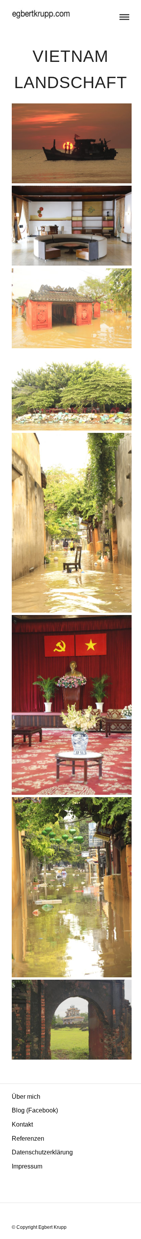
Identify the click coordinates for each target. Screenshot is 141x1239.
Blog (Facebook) (35, 1110)
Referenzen (28, 1138)
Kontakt (22, 1124)
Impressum (27, 1166)
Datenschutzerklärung (42, 1152)
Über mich (26, 1096)
